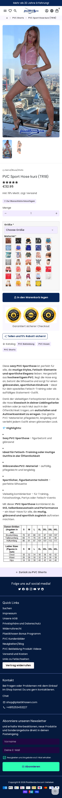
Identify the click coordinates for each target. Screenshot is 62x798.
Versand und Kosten (15, 654)
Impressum (10, 613)
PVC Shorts (18, 17)
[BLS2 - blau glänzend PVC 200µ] (28, 248)
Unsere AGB (10, 618)
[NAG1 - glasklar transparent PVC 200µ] (38, 255)
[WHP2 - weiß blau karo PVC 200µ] (38, 276)
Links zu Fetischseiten (16, 659)
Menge (7, 208)
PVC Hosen (44, 344)
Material (10, 236)
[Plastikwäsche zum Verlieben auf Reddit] (42, 589)
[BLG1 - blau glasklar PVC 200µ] (48, 240)
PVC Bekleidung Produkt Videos (22, 649)
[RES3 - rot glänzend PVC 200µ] (48, 269)
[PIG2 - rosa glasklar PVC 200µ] (8, 269)
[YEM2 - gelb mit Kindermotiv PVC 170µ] (28, 283)
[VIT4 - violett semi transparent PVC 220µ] (28, 276)
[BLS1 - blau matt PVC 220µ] (18, 248)
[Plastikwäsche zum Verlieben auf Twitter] (19, 589)
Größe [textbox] (9, 224)
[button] (10, 182)
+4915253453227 (15, 707)
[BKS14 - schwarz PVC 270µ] (38, 240)
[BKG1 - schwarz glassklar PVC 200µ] (8, 240)
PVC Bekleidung (26, 344)
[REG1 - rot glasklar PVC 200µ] (38, 269)
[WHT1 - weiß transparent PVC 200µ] (8, 283)
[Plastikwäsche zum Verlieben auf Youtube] (35, 589)
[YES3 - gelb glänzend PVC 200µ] (38, 283)
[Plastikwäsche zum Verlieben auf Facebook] (23, 589)
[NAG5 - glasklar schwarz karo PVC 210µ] (48, 255)
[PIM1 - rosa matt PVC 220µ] (18, 269)
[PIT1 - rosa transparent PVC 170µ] (28, 269)
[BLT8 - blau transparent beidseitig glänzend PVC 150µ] (18, 255)
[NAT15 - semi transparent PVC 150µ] (38, 262)
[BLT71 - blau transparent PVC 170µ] (8, 255)
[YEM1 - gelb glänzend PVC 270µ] (18, 283)
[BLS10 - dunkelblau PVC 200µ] (48, 248)
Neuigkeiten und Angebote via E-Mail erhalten (29, 757)
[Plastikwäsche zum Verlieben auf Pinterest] (27, 589)
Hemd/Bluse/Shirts (13, 170)
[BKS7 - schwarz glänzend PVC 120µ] (28, 240)
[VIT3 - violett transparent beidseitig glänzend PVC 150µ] (18, 276)
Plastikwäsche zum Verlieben (40, 782)
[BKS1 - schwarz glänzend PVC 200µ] (18, 240)
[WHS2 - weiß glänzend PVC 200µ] (48, 276)
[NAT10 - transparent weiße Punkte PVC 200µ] (28, 262)
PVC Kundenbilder (14, 639)
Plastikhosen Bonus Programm (22, 633)
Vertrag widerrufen (18, 665)
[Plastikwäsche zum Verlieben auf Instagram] (31, 589)
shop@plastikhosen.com (20, 702)
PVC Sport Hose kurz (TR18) (42, 17)
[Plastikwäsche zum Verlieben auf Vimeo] (38, 589)
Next (56, 81)
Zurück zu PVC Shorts (31, 572)
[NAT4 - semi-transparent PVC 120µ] (8, 262)
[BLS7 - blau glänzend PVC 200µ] (38, 248)
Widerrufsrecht (12, 628)
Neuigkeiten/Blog (13, 644)
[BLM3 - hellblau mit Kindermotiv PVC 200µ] (8, 248)
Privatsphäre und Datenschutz (22, 623)
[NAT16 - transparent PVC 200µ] (48, 262)
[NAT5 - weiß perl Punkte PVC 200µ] (18, 262)
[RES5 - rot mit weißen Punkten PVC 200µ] (8, 276)
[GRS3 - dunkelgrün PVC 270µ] (28, 255)
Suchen (7, 608)
